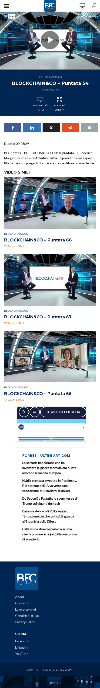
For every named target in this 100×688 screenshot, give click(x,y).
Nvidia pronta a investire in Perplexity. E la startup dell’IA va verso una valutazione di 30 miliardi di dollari (49, 486)
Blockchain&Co (50, 77)
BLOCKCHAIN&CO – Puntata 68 (38, 240)
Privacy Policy (25, 622)
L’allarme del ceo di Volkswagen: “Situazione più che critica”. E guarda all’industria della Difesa (48, 516)
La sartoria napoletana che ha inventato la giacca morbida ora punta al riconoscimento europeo (49, 468)
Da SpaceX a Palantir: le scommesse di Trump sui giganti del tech (49, 500)
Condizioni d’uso (27, 616)
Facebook (22, 641)
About (19, 597)
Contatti (21, 603)
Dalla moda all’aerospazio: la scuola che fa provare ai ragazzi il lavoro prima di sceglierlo (49, 534)
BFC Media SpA (63, 669)
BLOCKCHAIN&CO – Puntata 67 (38, 317)
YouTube (21, 654)
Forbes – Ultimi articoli (46, 455)
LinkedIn (21, 647)
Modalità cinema (59, 107)
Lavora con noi (25, 609)
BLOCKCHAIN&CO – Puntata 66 (38, 393)
